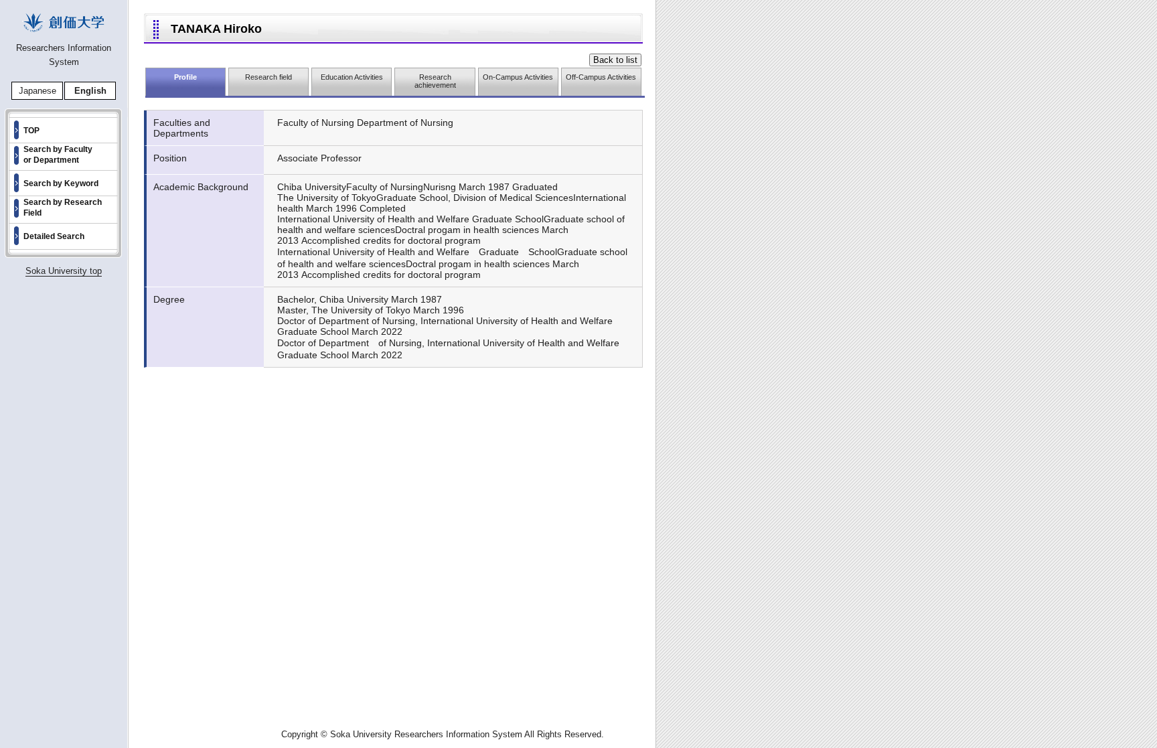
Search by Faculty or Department (57, 155)
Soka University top (63, 271)
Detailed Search (53, 236)
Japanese (37, 91)
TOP (31, 130)
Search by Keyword (60, 183)
